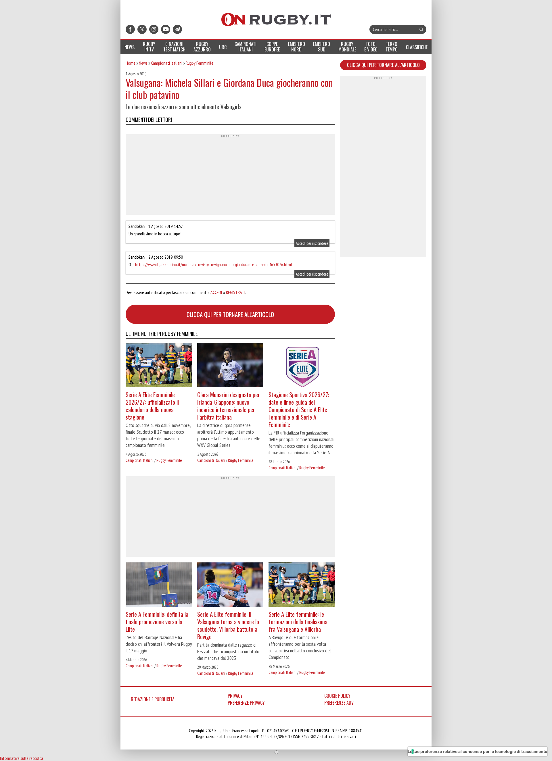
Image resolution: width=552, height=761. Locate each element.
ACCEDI (216, 292)
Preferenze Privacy (246, 702)
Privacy (235, 695)
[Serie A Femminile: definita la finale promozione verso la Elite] (159, 585)
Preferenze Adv (339, 702)
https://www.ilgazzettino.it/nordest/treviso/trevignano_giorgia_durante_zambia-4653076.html (213, 264)
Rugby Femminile (199, 63)
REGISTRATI (235, 292)
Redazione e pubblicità (153, 699)
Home (130, 63)
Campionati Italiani (166, 63)
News (143, 63)
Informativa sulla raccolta (21, 758)
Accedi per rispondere (312, 243)
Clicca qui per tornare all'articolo (230, 314)
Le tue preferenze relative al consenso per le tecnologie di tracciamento (477, 751)
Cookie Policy (337, 695)
